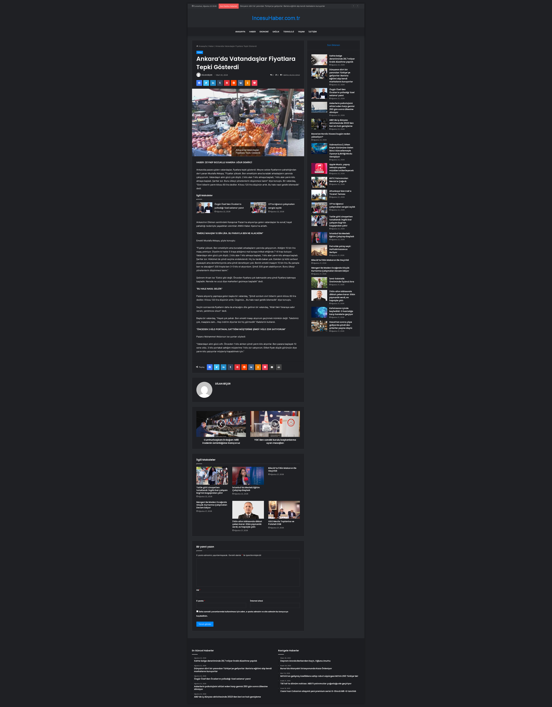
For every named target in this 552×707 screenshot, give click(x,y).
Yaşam (301, 31)
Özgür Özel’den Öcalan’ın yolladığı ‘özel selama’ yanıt (263, 6)
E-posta (200, 601)
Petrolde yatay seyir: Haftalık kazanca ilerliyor (340, 249)
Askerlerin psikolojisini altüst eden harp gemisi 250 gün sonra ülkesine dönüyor (341, 108)
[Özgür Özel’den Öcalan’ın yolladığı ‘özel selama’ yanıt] (204, 207)
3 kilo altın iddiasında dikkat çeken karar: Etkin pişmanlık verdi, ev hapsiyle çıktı (247, 524)
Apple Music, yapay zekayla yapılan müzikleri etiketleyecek (341, 167)
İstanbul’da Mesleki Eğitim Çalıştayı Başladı (246, 489)
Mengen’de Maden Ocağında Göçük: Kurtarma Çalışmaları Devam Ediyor (211, 505)
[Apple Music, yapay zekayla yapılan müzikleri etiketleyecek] (319, 168)
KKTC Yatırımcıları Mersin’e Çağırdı (338, 180)
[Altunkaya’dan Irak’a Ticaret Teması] (319, 195)
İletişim (313, 31)
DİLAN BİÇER (207, 75)
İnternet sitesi (256, 601)
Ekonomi (264, 31)
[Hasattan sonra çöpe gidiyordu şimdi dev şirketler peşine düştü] (319, 326)
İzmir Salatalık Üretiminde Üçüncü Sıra (341, 280)
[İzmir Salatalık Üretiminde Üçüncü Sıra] (319, 282)
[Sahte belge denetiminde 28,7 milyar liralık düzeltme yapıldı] (319, 59)
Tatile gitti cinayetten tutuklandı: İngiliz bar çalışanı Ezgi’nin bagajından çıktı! (212, 490)
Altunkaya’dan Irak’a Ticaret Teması (340, 193)
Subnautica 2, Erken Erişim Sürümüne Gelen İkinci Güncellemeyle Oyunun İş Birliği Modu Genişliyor (341, 150)
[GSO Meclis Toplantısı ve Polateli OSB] (284, 510)
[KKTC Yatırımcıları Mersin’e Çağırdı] (319, 182)
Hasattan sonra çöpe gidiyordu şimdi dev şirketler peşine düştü (340, 325)
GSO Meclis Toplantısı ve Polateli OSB (281, 523)
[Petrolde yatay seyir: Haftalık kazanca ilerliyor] (319, 250)
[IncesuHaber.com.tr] (276, 18)
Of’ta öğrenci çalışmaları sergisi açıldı (342, 205)
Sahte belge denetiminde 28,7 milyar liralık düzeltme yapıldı (342, 58)
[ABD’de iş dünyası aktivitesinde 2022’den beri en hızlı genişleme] (319, 124)
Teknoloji (288, 31)
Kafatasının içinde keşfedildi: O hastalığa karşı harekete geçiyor (341, 311)
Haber (252, 31)
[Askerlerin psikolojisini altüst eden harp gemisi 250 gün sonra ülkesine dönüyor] (319, 107)
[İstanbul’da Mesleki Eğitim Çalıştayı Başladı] (248, 476)
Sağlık (276, 31)
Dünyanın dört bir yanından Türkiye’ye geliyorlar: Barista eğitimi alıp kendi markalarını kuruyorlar (341, 75)
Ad (198, 590)
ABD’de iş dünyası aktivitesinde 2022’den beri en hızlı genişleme (341, 123)
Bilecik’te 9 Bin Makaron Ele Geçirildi (282, 469)
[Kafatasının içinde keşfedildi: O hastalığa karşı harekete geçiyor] (319, 312)
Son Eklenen (333, 45)
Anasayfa (240, 31)
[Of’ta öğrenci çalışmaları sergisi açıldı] (258, 207)
